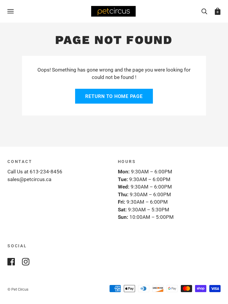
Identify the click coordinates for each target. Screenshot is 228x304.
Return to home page (113, 96)
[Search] (204, 11)
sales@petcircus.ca (29, 179)
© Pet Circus (17, 289)
